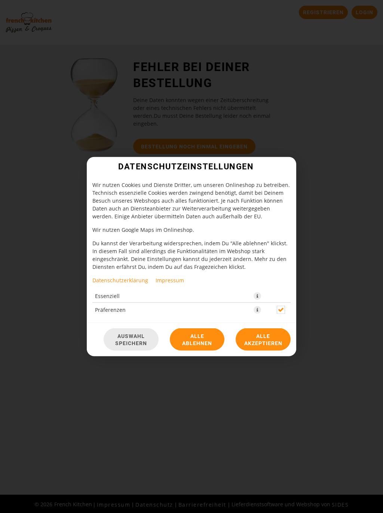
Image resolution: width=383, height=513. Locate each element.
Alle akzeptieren (263, 339)
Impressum (170, 280)
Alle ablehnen (197, 339)
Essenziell (107, 295)
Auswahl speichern (131, 339)
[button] (257, 296)
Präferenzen (110, 309)
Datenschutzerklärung (120, 280)
